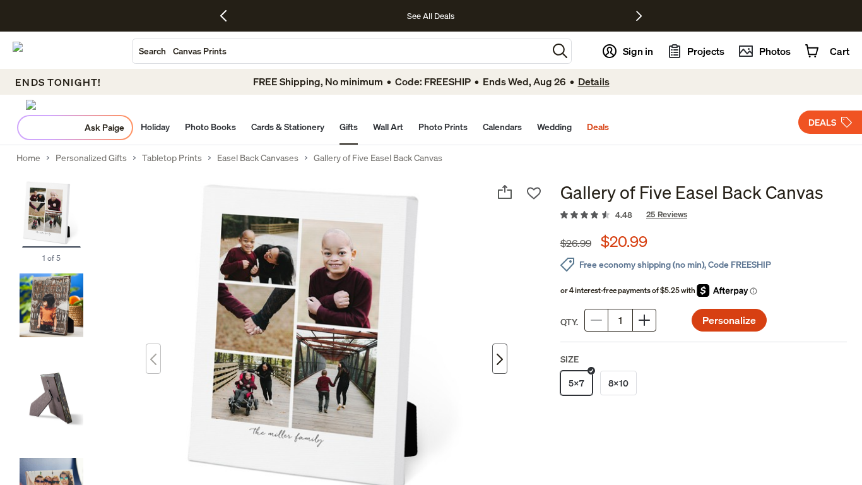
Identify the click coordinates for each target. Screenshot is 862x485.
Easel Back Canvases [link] (257, 157)
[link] (703, 215)
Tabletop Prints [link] (172, 157)
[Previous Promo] (228, 15)
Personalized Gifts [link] (91, 157)
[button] (560, 51)
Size (569, 359)
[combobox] (340, 51)
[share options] (504, 192)
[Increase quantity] (644, 320)
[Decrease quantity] (596, 320)
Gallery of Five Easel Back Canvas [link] (378, 157)
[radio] (576, 383)
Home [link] (28, 157)
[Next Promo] (639, 16)
